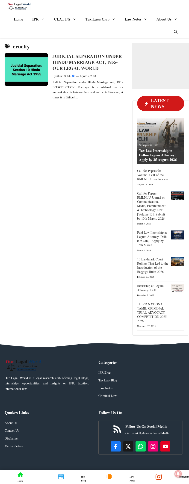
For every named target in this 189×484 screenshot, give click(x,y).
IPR (35, 19)
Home (18, 19)
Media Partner (14, 446)
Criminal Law (107, 395)
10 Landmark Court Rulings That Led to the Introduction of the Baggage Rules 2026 (152, 265)
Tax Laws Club (97, 19)
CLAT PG (62, 19)
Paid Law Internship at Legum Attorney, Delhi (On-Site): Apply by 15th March (152, 238)
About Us (164, 19)
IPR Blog (104, 372)
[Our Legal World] (19, 6)
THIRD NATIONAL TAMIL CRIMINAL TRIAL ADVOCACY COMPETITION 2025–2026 (152, 312)
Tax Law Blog (107, 380)
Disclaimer (12, 438)
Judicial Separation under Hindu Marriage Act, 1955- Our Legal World (87, 62)
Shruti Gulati (63, 76)
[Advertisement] (160, 66)
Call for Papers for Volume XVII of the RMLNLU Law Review (152, 174)
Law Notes (133, 19)
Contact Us (12, 430)
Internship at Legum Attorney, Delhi (150, 287)
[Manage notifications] (178, 474)
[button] (175, 31)
